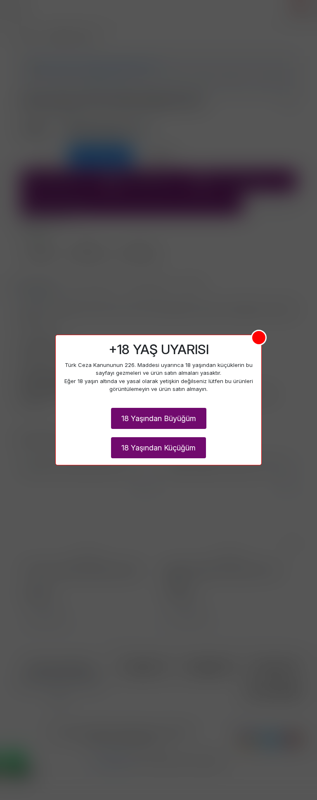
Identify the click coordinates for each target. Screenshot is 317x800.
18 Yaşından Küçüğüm (158, 447)
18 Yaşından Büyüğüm (158, 418)
